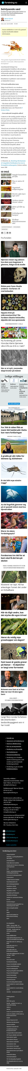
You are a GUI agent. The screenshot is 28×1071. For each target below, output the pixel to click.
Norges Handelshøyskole (13, 966)
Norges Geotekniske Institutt (14, 964)
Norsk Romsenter (11, 979)
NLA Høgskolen (10, 923)
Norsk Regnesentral (12, 977)
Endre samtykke (11, 845)
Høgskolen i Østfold (12, 888)
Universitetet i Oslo (11, 1044)
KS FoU (8, 899)
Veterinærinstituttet (11, 1056)
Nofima (8, 957)
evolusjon (17, 227)
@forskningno (10, 831)
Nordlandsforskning (12, 962)
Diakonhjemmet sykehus (13, 863)
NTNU (8, 933)
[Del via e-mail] (10, 233)
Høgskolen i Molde (11, 886)
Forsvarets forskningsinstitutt (14, 875)
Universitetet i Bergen (12, 1039)
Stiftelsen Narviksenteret (13, 1022)
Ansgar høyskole (11, 854)
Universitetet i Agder (12, 1037)
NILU (8, 918)
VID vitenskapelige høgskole (14, 1059)
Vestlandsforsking (11, 1054)
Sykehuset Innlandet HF (13, 1026)
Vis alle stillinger (14, 404)
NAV (8, 910)
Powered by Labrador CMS (14, 1068)
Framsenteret (10, 877)
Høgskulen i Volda (11, 890)
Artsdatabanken (11, 860)
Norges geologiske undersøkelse (15, 970)
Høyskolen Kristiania (12, 895)
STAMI (8, 1017)
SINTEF (8, 1009)
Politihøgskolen (10, 996)
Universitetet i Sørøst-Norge (14, 1048)
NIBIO (8, 912)
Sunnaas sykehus (11, 1024)
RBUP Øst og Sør (11, 1001)
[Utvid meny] (26, 2)
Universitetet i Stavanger (13, 1046)
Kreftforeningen (11, 901)
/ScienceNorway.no (12, 841)
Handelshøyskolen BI (12, 882)
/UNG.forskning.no (12, 837)
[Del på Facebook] (2, 233)
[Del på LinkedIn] (7, 233)
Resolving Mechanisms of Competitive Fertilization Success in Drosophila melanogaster (13, 163)
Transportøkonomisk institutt (14, 1033)
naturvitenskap (7, 227)
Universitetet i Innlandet (13, 1041)
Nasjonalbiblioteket (11, 935)
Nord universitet (11, 959)
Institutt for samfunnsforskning (15, 897)
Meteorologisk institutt (12, 908)
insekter (4, 229)
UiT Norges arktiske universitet (14, 1035)
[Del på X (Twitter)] (5, 233)
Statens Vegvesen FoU (12, 1020)
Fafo (8, 869)
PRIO (8, 999)
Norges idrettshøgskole (12, 973)
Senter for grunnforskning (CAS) (15, 1011)
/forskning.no (10, 834)
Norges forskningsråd (12, 968)
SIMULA (9, 1007)
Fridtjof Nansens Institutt (13, 879)
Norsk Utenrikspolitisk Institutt (14, 982)
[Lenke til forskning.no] (12, 2)
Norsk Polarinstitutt (11, 975)
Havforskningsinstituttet (13, 884)
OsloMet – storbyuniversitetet (14, 992)
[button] (2, 381)
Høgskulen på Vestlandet (13, 893)
